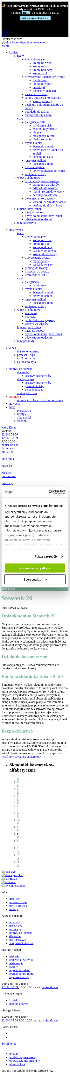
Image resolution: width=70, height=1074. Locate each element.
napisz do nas (10, 445)
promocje (15, 929)
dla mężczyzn (17, 939)
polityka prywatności (22, 1057)
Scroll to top (9, 1043)
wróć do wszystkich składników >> (23, 756)
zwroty (13, 966)
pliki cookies (17, 1064)
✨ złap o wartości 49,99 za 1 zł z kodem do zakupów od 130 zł (35, 9)
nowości (14, 922)
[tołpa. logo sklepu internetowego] (23, 42)
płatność (14, 956)
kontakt (13, 1000)
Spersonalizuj (33, 579)
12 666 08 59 (10, 434)
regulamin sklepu (19, 970)
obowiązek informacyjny (24, 1060)
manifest (14, 898)
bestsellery (15, 925)
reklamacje (16, 963)
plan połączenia (18, 1003)
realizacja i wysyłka (21, 959)
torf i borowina (18, 905)
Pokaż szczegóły (46, 556)
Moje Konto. (9, 427)
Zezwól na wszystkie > (35, 568)
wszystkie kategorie (21, 943)
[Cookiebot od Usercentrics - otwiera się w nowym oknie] (49, 492)
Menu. (6, 46)
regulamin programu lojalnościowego (21, 975)
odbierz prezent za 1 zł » (35, 17)
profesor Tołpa (18, 902)
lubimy (13, 909)
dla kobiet (15, 936)
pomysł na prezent (20, 932)
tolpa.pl (13, 1053)
